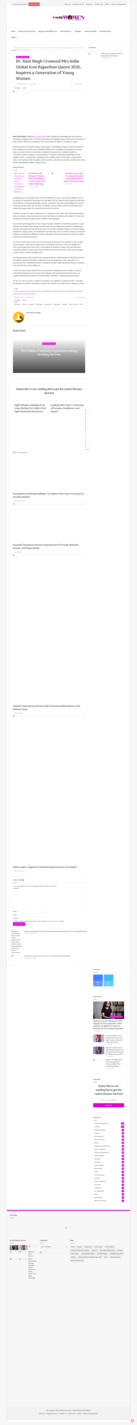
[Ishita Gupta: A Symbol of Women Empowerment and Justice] (94, 56)
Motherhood (98, 1168)
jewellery (120, 1250)
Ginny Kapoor (98, 1247)
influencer (94, 1250)
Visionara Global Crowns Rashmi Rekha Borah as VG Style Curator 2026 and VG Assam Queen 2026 (114, 1039)
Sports (96, 1172)
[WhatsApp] (10, 1421)
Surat (105, 1257)
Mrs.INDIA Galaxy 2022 (116, 1253)
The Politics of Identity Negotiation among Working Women (49, 353)
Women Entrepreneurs (27, 31)
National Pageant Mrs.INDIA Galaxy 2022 (89, 1257)
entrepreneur (88, 1247)
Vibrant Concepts (115, 1257)
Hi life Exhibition (109, 1247)
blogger (80, 1247)
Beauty (96, 1143)
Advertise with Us (78, 4)
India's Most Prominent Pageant (80, 1250)
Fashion (96, 1133)
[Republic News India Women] (68, 17)
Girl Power (97, 1184)
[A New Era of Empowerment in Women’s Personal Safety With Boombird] (16, 958)
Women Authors (99, 1139)
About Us (68, 4)
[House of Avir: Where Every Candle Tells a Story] (23, 1260)
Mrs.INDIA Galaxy (102, 1253)
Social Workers (105, 31)
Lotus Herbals (75, 1253)
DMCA (107, 4)
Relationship (98, 1197)
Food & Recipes (99, 1175)
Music (96, 1194)
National (97, 1178)
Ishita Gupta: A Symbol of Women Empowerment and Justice (111, 55)
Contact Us (89, 4)
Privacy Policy (99, 4)
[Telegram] (11, 1421)
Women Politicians (100, 1181)
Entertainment (65, 31)
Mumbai (73, 1257)
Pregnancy (97, 1188)
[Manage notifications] (132, 1420)
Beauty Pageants (100, 1149)
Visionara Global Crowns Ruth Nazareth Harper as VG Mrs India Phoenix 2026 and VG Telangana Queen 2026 (115, 1051)
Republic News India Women (81, 1410)
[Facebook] (7, 1421)
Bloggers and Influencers (47, 31)
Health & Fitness (99, 1130)
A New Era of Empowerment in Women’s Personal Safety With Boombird (47, 956)
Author (73, 1247)
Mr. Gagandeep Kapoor (88, 1253)
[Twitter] (9, 1421)
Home (13, 31)
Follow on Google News (118, 4)
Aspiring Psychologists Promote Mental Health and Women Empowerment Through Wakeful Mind (55, 931)
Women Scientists (100, 1200)
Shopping (97, 1162)
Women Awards (91, 31)
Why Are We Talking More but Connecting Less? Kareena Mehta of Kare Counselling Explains (114, 1063)
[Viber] (12, 1421)
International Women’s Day (107, 1250)
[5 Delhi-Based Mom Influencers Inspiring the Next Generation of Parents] (23, 1253)
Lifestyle (78, 31)
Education (97, 1159)
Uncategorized (99, 1191)
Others (13, 37)
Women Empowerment (23, 57)
